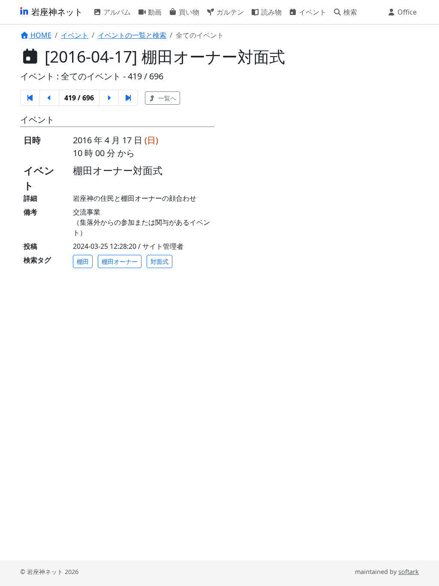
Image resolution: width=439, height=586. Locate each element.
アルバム (116, 12)
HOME (40, 35)
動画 (154, 12)
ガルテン (229, 12)
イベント (311, 12)
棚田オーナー (120, 261)
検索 (349, 12)
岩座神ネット (56, 12)
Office (406, 12)
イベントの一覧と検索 (132, 35)
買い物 (188, 12)
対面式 (159, 261)
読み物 (270, 12)
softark (408, 572)
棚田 (83, 261)
